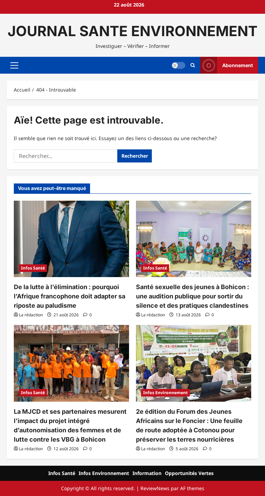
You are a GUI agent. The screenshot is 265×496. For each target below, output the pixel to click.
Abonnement (237, 65)
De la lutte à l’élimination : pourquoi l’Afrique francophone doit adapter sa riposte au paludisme (69, 296)
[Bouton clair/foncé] (178, 65)
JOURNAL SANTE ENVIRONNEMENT (132, 31)
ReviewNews (154, 488)
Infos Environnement (165, 392)
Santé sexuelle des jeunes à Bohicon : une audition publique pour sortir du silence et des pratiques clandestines (192, 296)
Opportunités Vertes (189, 473)
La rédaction (31, 315)
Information (146, 473)
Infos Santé (33, 268)
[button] (14, 65)
